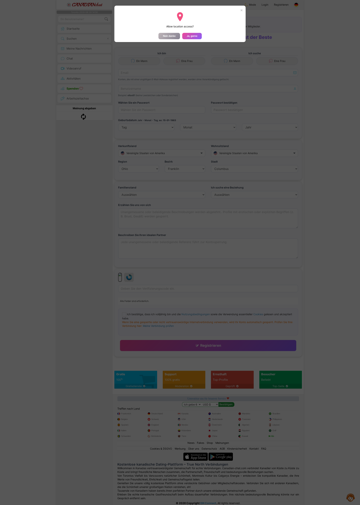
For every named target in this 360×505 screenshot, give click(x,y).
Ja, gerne (192, 36)
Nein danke (169, 36)
